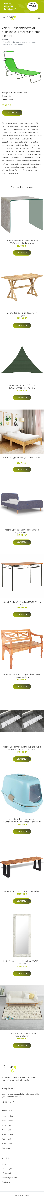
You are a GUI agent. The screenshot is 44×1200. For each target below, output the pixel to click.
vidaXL (26, 92)
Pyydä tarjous (32, 5)
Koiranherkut (7, 1134)
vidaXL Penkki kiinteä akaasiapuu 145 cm (22, 891)
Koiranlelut (6, 1139)
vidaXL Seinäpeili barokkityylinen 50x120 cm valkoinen (22, 962)
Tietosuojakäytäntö (10, 1177)
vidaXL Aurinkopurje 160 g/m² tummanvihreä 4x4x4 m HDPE (22, 386)
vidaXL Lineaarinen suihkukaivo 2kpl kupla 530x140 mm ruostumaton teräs (22, 748)
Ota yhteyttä (7, 1168)
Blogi (4, 1164)
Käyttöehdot (7, 1173)
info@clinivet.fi (8, 1102)
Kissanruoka (7, 1130)
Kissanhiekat (7, 1120)
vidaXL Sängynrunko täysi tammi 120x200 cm (22, 458)
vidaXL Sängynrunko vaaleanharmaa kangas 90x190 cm (22, 531)
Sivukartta (6, 1182)
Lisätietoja (12, 112)
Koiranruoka (7, 1143)
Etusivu (5, 39)
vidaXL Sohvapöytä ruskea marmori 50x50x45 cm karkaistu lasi (22, 241)
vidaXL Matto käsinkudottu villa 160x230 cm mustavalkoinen (22, 1034)
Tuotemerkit (18, 92)
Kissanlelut (6, 1125)
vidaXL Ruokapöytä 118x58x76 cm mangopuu (22, 314)
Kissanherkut (7, 1116)
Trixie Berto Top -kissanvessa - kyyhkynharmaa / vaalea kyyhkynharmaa (22, 820)
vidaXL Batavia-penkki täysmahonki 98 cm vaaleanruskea (22, 675)
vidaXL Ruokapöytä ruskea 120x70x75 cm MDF (22, 603)
